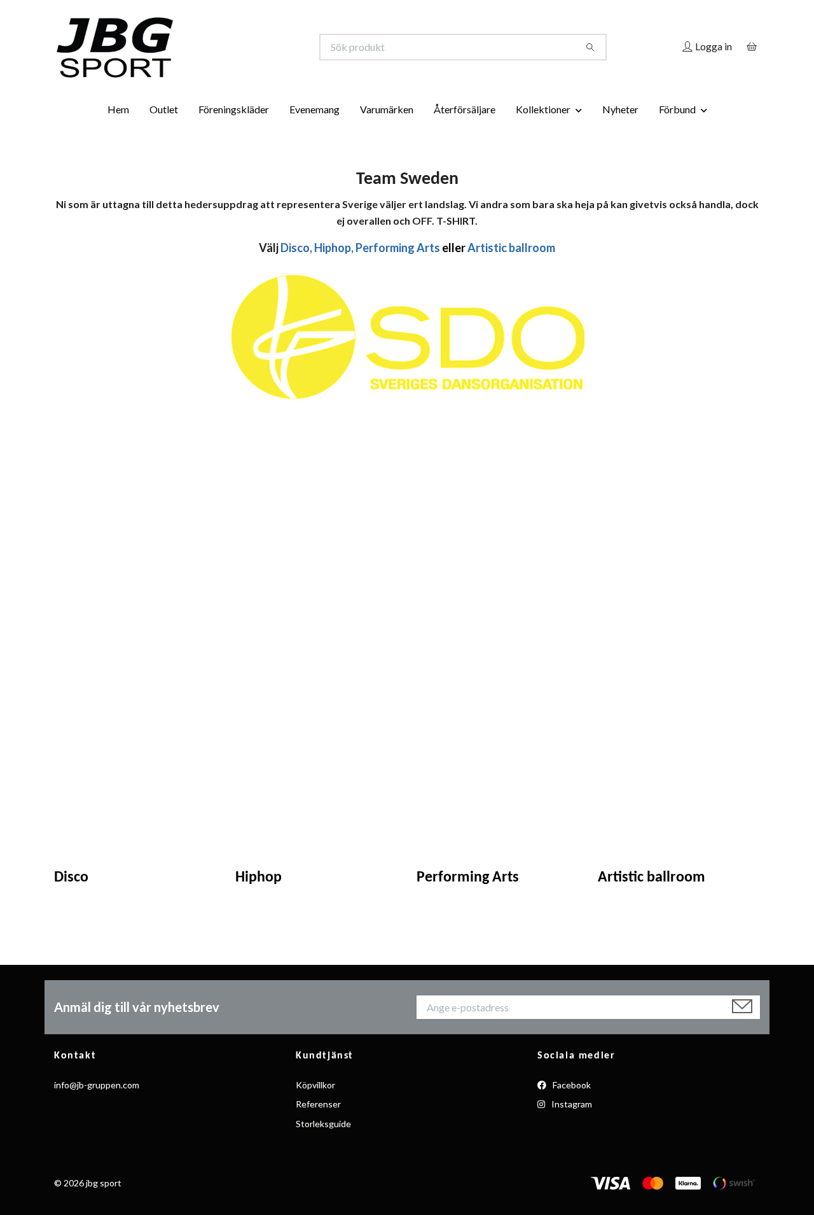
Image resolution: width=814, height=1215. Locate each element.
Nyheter (620, 109)
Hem (118, 109)
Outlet (163, 109)
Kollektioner (543, 109)
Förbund (677, 109)
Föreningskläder (233, 109)
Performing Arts (468, 877)
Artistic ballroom (651, 877)
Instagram (570, 1104)
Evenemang (314, 109)
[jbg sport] (231, 47)
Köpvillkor (315, 1084)
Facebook (571, 1084)
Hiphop (258, 877)
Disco (71, 877)
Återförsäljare (464, 109)
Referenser (318, 1104)
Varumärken (386, 109)
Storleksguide (323, 1123)
